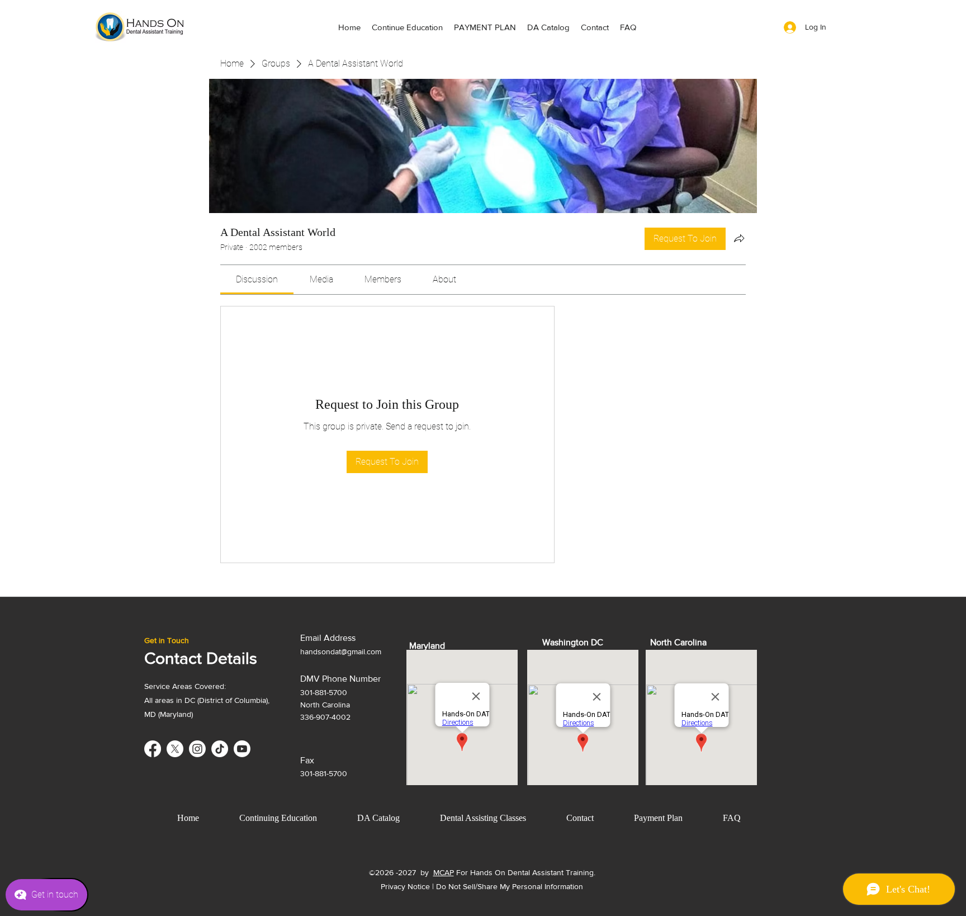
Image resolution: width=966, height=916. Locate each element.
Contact (580, 818)
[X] (175, 748)
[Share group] (739, 238)
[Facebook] (152, 748)
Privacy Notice (405, 886)
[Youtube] (242, 748)
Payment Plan (658, 818)
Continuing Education (278, 818)
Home (188, 818)
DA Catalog (378, 818)
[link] (257, 279)
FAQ (732, 818)
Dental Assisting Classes (483, 818)
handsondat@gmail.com (340, 651)
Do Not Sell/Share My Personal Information (509, 886)
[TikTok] (219, 748)
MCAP (443, 872)
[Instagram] (197, 748)
